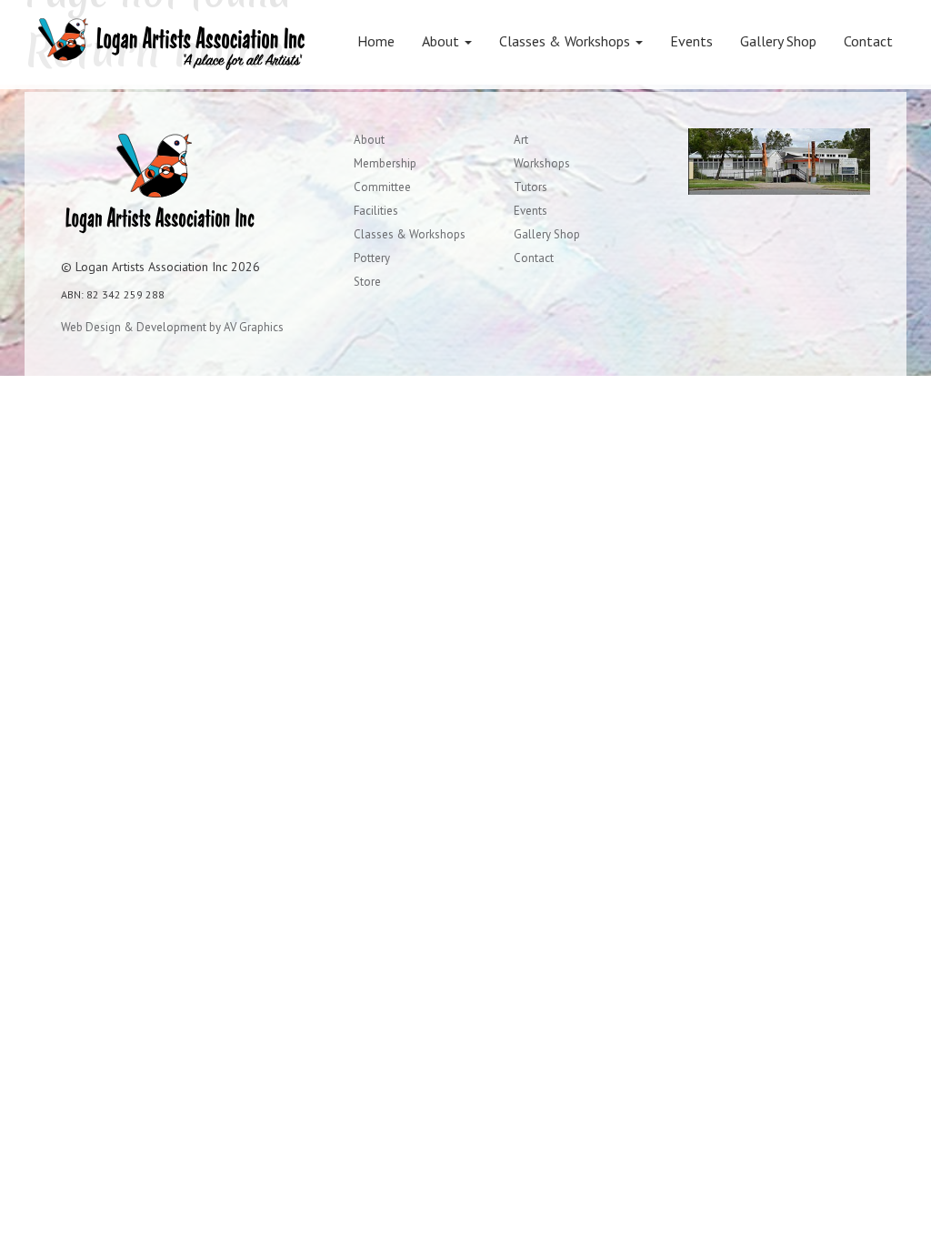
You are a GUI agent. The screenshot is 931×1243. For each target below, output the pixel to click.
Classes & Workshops (566, 41)
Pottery (372, 258)
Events (691, 41)
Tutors (530, 187)
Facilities (376, 210)
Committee (382, 187)
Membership (385, 163)
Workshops (542, 163)
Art (521, 139)
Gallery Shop (778, 41)
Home (376, 41)
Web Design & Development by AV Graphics (172, 327)
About (442, 41)
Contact (868, 41)
